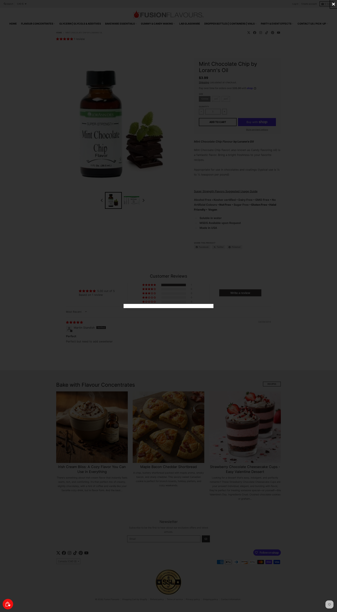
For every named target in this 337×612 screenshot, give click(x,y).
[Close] (333, 4)
